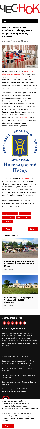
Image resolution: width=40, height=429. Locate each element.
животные (26, 214)
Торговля (8, 221)
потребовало (24, 117)
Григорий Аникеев (11, 214)
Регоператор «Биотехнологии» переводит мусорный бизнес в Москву (19, 263)
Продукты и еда (24, 217)
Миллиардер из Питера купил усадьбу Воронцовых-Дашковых (18, 299)
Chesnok (7, 41)
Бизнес (25, 41)
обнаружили (26, 178)
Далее (32, 229)
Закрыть (8, 426)
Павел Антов (10, 217)
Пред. (8, 229)
